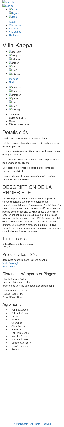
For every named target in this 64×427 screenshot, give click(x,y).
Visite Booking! (10, 263)
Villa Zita (13, 28)
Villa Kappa (15, 25)
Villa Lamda (15, 31)
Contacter (14, 35)
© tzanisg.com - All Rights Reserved (32, 423)
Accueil (12, 21)
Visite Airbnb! (9, 266)
